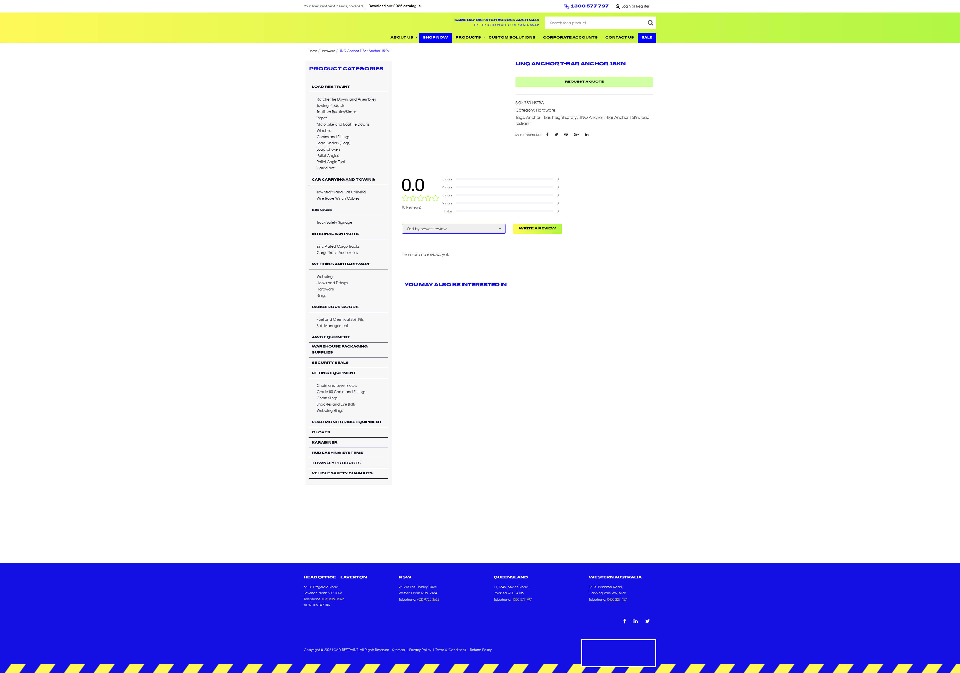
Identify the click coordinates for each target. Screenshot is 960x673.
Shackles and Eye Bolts (336, 404)
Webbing (324, 276)
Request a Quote (584, 82)
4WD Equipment (331, 337)
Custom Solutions (512, 37)
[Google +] (576, 134)
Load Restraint (331, 87)
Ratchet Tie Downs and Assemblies (346, 99)
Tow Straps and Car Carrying (341, 191)
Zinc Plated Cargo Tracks (338, 246)
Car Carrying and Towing (343, 179)
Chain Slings (327, 397)
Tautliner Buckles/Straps (336, 111)
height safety (564, 117)
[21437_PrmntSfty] (455, 111)
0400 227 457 (617, 599)
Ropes (322, 117)
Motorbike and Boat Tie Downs (343, 124)
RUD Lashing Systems (337, 453)
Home (313, 51)
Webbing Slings (329, 410)
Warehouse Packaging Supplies (340, 349)
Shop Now (435, 37)
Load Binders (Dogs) (333, 142)
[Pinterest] (566, 134)
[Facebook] (547, 134)
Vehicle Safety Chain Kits (342, 473)
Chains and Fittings (333, 136)
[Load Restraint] (340, 28)
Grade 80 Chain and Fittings (341, 391)
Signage (322, 210)
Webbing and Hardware (341, 264)
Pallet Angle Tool (331, 161)
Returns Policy (481, 649)
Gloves (321, 432)
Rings (321, 295)
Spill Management (332, 325)
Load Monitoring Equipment (347, 422)
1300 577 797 (590, 7)
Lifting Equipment (334, 373)
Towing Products (330, 105)
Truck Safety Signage (334, 222)
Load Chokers (328, 149)
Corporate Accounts (570, 37)
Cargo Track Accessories (337, 252)
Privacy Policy (420, 649)
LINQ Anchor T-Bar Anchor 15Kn (608, 117)
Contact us (619, 37)
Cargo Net (325, 167)
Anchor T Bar (538, 117)
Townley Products (336, 463)
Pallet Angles (327, 155)
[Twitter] (556, 134)
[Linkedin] (635, 621)
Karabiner (325, 442)
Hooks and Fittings (332, 282)
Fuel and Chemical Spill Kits (340, 319)
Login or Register (635, 6)
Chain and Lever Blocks (337, 385)
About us (401, 37)
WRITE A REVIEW (537, 228)
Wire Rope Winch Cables (338, 198)
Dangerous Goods (335, 307)
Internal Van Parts (335, 234)
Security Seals (330, 363)
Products (468, 37)
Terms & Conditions (451, 649)
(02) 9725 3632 (428, 599)
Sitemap (398, 649)
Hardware (328, 51)
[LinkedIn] (586, 134)
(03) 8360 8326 (333, 598)
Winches (324, 130)
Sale (647, 37)
